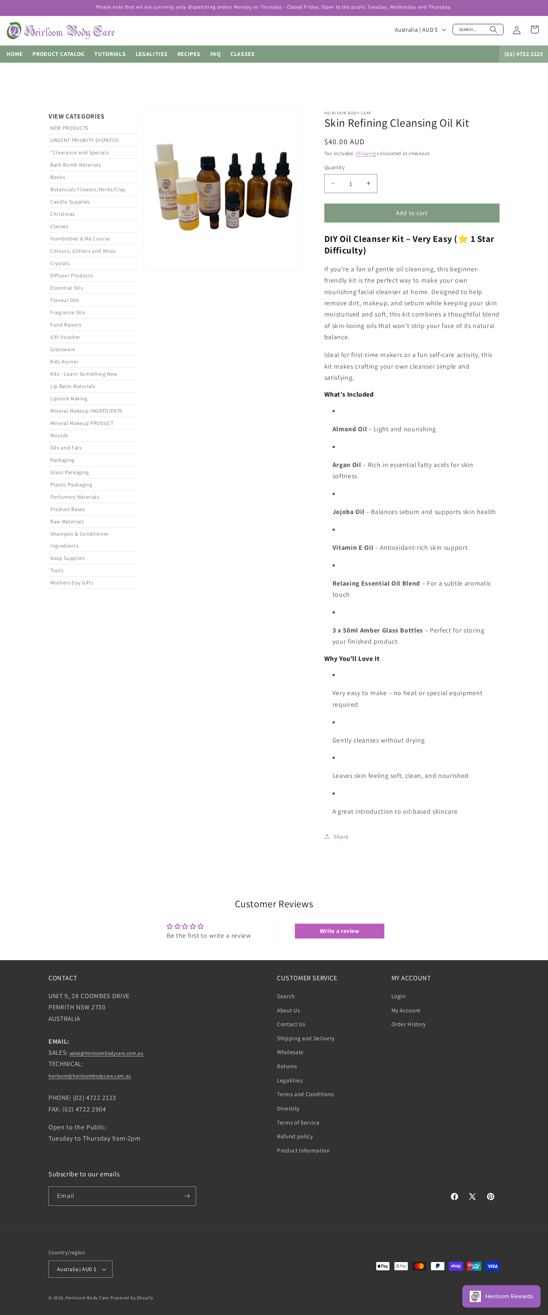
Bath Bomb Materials (75, 164)
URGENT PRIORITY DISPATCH (84, 140)
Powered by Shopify (132, 1297)
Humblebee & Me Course (80, 238)
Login (398, 996)
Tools (56, 570)
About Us (288, 1010)
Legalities (290, 1080)
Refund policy (295, 1136)
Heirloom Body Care (87, 1297)
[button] (478, 29)
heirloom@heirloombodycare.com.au (89, 1076)
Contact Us (291, 1024)
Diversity (288, 1108)
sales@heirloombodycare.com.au (107, 1053)
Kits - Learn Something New (83, 373)
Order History (408, 1024)
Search (286, 996)
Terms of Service (298, 1122)
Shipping (366, 153)
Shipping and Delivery (306, 1038)
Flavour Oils (64, 300)
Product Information (303, 1150)
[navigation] (93, 477)
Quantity (334, 167)
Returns (287, 1066)
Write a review (339, 931)
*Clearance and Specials (79, 152)
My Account (406, 1010)
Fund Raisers (66, 324)
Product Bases (67, 509)
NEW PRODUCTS (69, 127)
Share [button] (341, 836)
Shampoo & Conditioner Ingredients (79, 539)
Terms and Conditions (305, 1094)
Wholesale (290, 1052)
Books (57, 177)
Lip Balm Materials (72, 386)
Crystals (60, 263)
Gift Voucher (65, 337)
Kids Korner (64, 361)
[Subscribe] (187, 1196)
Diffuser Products (71, 275)
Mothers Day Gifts (71, 582)
